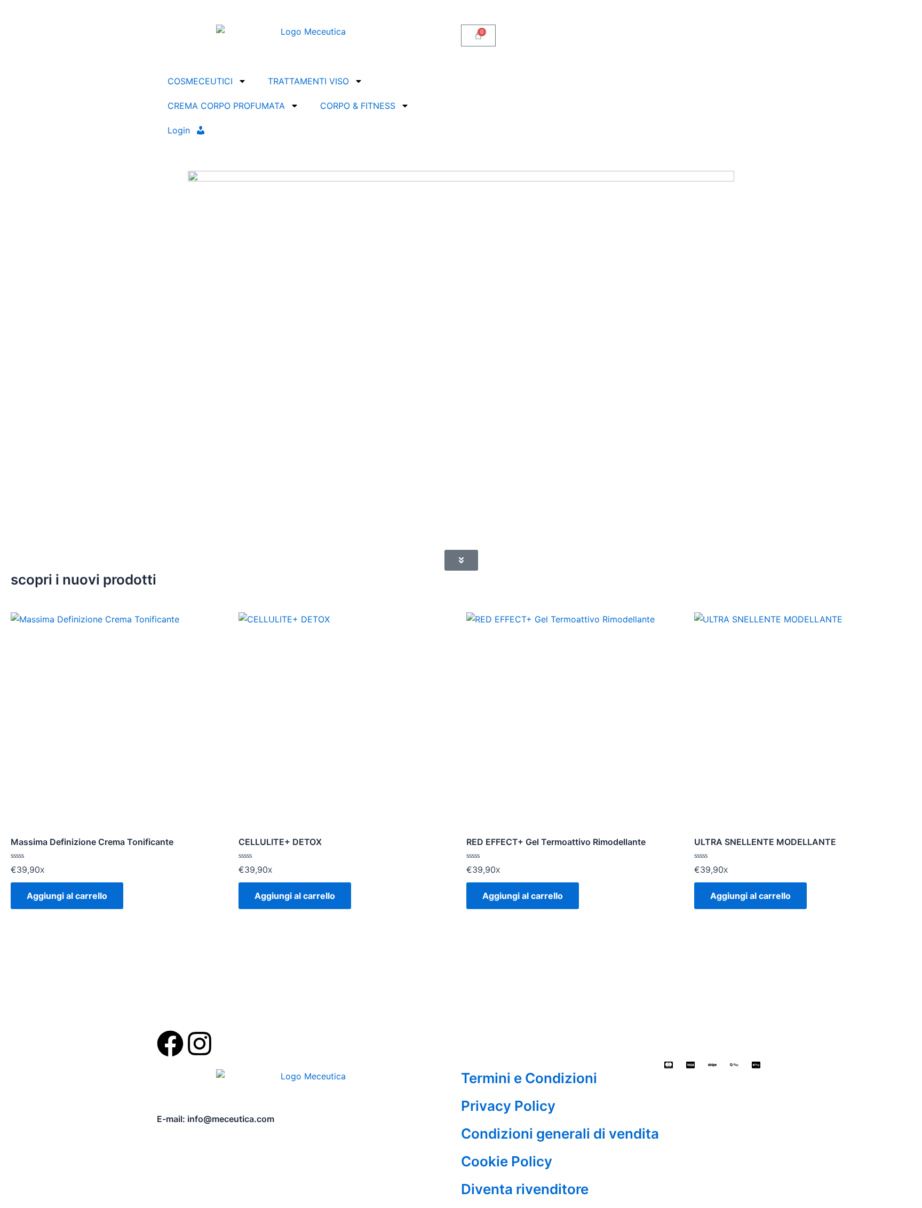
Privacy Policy (508, 1106)
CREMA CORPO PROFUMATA (226, 105)
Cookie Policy (506, 1161)
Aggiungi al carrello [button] (67, 895)
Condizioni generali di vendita (560, 1133)
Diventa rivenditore (525, 1189)
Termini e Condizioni (529, 1078)
